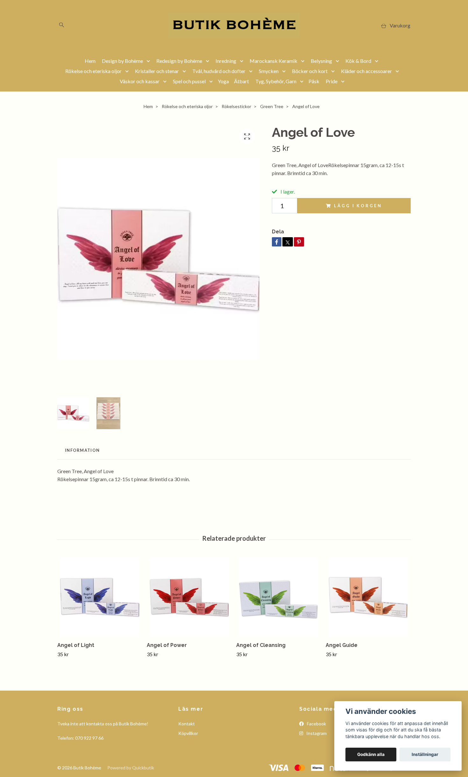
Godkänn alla (371, 754)
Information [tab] (82, 450)
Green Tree (271, 106)
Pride (331, 81)
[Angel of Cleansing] (278, 597)
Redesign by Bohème (179, 61)
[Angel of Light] (99, 597)
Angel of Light (75, 645)
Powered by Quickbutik (130, 767)
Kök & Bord (358, 61)
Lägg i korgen (358, 205)
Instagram (316, 733)
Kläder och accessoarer (366, 71)
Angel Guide (342, 645)
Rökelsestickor (236, 106)
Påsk (313, 81)
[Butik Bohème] (234, 25)
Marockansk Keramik (273, 61)
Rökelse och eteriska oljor (93, 71)
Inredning (226, 61)
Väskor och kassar (140, 81)
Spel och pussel (189, 81)
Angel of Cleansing (261, 645)
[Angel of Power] (189, 597)
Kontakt (186, 723)
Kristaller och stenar (157, 71)
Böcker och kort (310, 71)
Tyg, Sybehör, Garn (275, 81)
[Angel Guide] (368, 597)
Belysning (321, 61)
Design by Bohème (122, 61)
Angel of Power (167, 645)
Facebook (316, 723)
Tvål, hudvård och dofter (218, 71)
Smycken (269, 71)
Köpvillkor (188, 733)
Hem (90, 61)
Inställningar (425, 754)
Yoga (223, 81)
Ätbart (241, 81)
